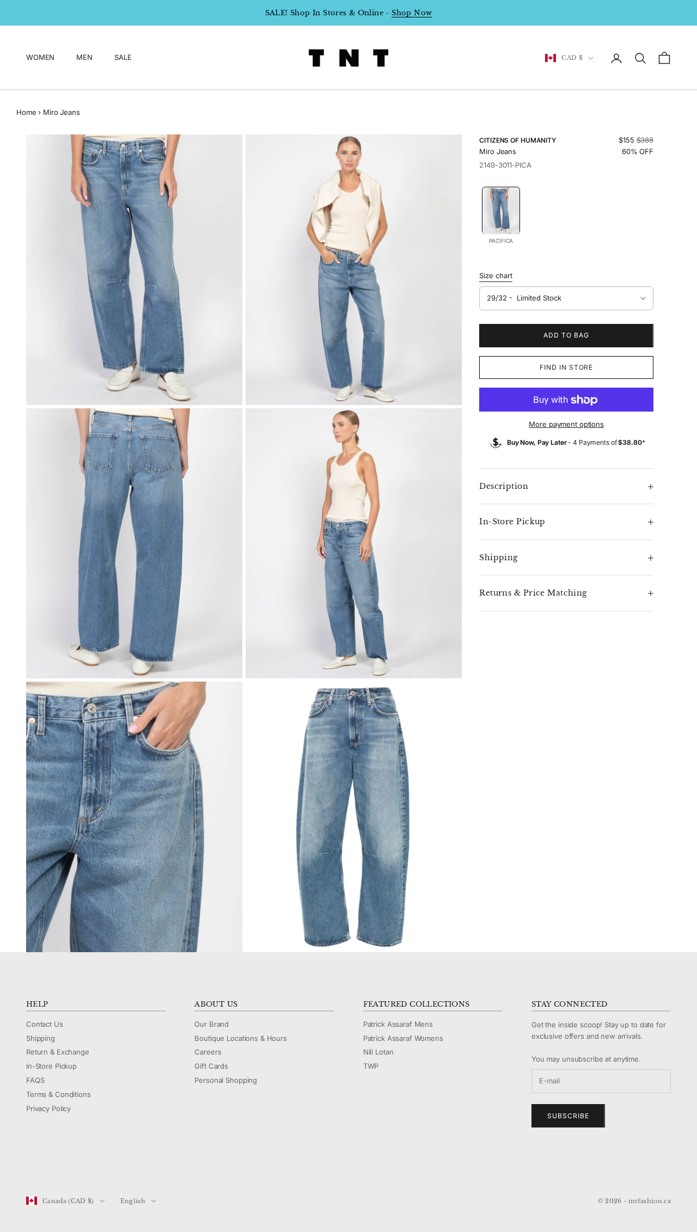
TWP (371, 1066)
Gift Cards (211, 1066)
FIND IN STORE (566, 368)
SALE (122, 57)
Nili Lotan (378, 1051)
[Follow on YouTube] (88, 1164)
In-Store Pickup (51, 1066)
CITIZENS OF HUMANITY (517, 140)
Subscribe (568, 1116)
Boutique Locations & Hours (240, 1038)
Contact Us (44, 1024)
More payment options (566, 424)
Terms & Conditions (58, 1094)
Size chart (495, 276)
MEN (84, 57)
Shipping (40, 1038)
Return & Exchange (57, 1051)
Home (26, 112)
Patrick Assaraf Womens (403, 1038)
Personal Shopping (225, 1080)
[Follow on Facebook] (31, 1164)
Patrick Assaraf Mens (398, 1024)
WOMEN (40, 57)
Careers (207, 1051)
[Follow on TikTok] (116, 1164)
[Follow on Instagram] (59, 1164)
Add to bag (566, 336)
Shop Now (412, 12)
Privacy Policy (48, 1108)
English (132, 1201)
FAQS (35, 1080)
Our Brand (211, 1024)
